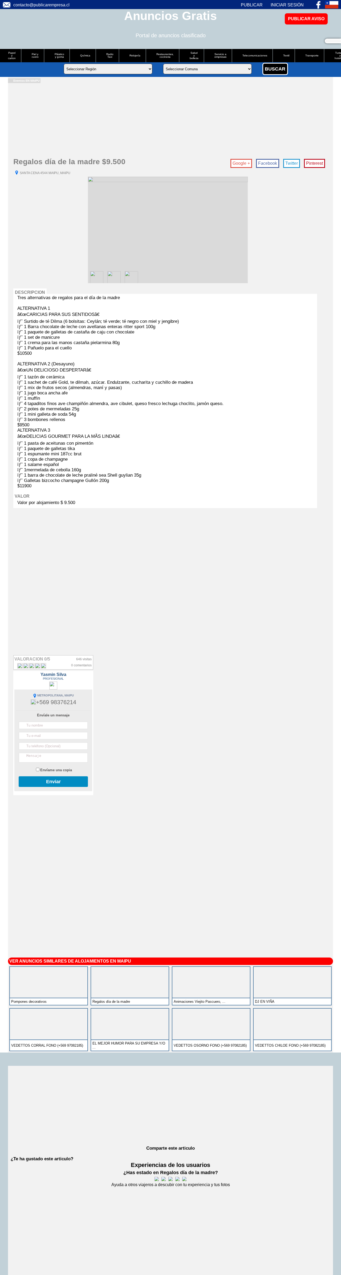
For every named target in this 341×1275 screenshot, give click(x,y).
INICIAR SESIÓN (287, 5)
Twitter (291, 163)
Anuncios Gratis (170, 16)
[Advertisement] (168, 120)
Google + (241, 163)
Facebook (267, 163)
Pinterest (314, 163)
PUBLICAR (252, 5)
